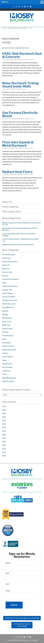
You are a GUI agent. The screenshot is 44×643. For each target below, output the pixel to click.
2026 (4, 406)
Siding (4, 360)
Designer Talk (7, 290)
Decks (4, 283)
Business (5, 276)
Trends (4, 374)
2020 (4, 427)
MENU (5, 2)
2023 (4, 417)
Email (8, 591)
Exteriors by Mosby (8, 297)
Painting (5, 332)
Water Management (9, 378)
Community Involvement (10, 279)
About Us (7, 202)
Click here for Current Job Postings (22, 625)
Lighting (5, 314)
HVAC (32, 59)
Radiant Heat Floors (17, 172)
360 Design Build (11, 211)
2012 (4, 452)
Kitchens (5, 311)
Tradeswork (6, 371)
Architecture (6, 258)
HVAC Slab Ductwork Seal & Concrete (22, 55)
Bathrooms (6, 268)
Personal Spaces (8, 335)
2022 (4, 420)
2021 (4, 424)
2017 (4, 438)
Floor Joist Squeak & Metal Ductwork (18, 143)
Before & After (7, 272)
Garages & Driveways (9, 300)
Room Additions (7, 357)
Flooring (5, 148)
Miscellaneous (7, 318)
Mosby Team (6, 321)
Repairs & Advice (8, 346)
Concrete (6, 59)
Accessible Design (8, 254)
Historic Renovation (9, 304)
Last (7, 584)
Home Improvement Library (18, 28)
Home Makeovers (8, 307)
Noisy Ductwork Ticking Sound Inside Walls (20, 84)
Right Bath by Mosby (9, 349)
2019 (4, 431)
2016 (4, 441)
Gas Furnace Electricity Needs (20, 114)
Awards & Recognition (10, 261)
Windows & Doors (8, 381)
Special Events (7, 364)
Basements (6, 265)
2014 (4, 449)
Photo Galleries (10, 206)
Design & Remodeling (9, 286)
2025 (4, 410)
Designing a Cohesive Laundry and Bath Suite (17, 244)
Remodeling (6, 342)
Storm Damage (7, 367)
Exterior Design (7, 293)
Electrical (6, 119)
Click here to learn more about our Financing (22, 618)
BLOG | (5, 28)
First (7, 573)
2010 (4, 456)
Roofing (5, 353)
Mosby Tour (6, 325)
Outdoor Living (7, 328)
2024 (4, 413)
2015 (4, 445)
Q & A (4, 339)
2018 (4, 434)
